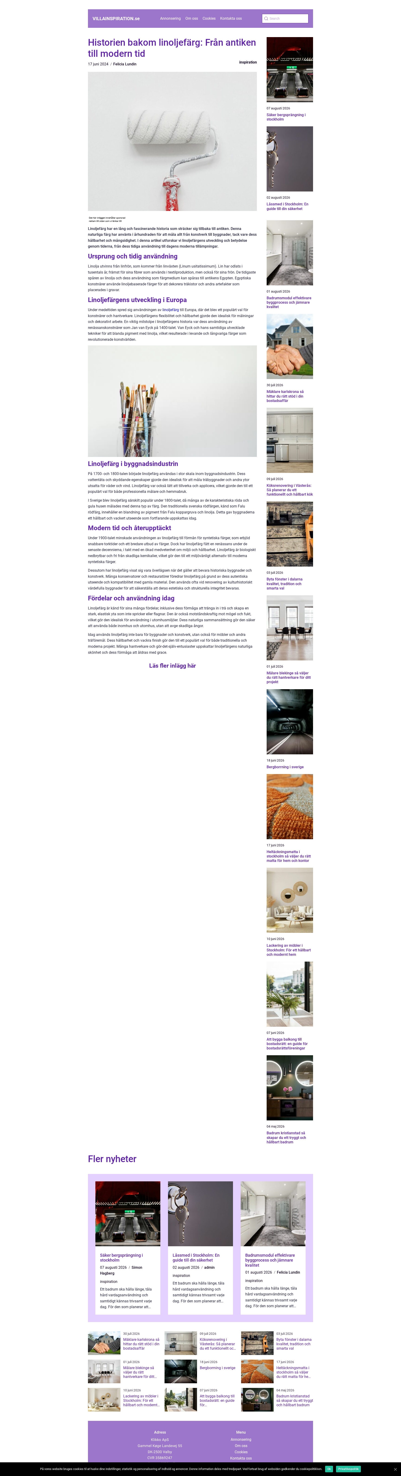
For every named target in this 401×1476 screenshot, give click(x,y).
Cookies (209, 18)
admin (209, 1267)
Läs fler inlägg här (172, 665)
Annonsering (170, 18)
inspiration (248, 62)
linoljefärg (170, 310)
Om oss (191, 18)
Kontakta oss (231, 18)
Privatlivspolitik (348, 1469)
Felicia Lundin (124, 64)
